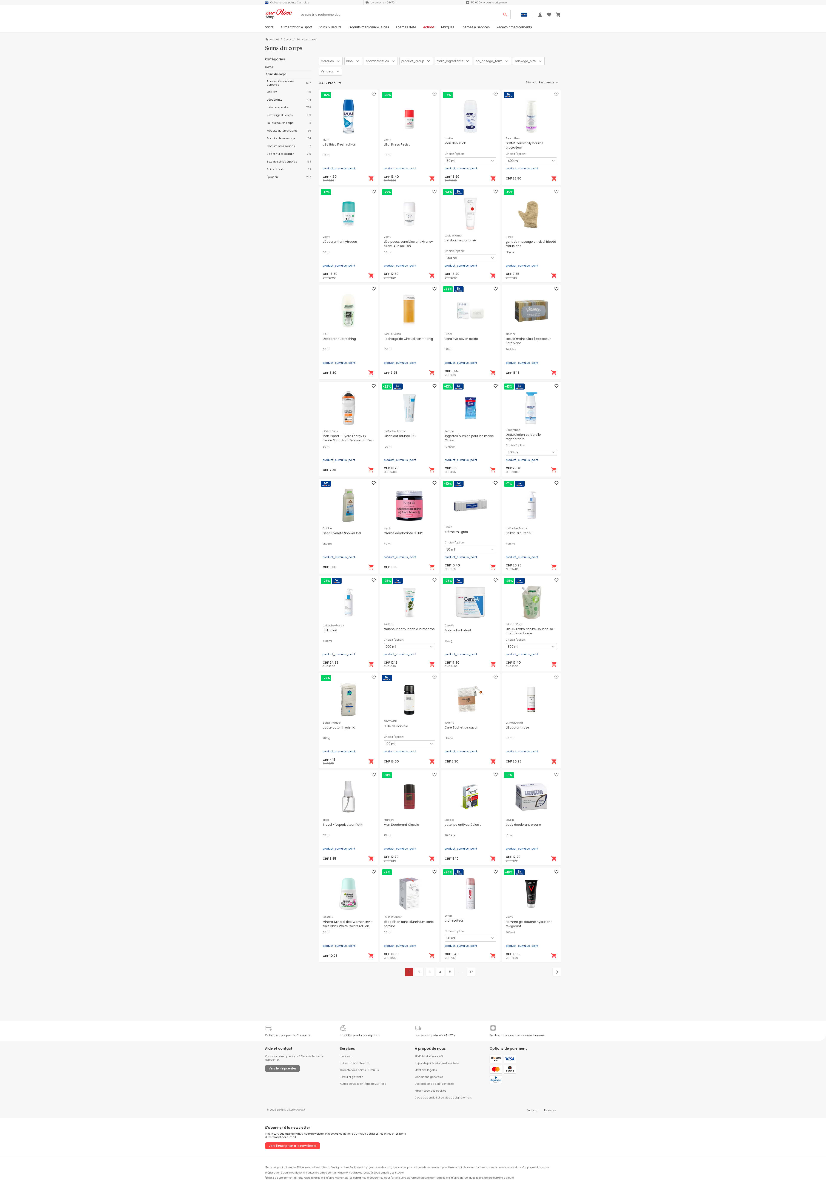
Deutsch (532, 1110)
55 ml (326, 835)
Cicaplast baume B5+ (400, 436)
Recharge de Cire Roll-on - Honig (408, 339)
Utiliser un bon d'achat (354, 1063)
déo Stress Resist (397, 144)
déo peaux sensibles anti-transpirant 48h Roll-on (408, 243)
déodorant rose (517, 727)
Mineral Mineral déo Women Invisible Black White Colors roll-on (347, 924)
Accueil (274, 39)
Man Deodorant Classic (401, 824)
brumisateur (454, 920)
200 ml (510, 932)
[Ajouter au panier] (371, 178)
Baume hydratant (458, 630)
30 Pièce (450, 835)
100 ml (388, 349)
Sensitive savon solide (461, 339)
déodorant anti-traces (340, 241)
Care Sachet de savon (461, 727)
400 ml (510, 544)
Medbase (438, 1063)
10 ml (509, 835)
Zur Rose (453, 1063)
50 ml (326, 155)
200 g (326, 738)
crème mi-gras (456, 532)
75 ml (387, 835)
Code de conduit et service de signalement (443, 1097)
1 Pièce (510, 252)
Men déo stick (455, 143)
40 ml (387, 544)
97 (471, 972)
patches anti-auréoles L (463, 824)
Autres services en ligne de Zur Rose (363, 1084)
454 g (448, 641)
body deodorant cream (523, 824)
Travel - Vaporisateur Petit (342, 824)
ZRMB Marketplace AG (429, 1056)
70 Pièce (511, 349)
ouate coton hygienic (339, 727)
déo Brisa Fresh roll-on (339, 144)
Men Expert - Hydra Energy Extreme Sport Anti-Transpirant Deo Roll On (348, 440)
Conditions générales (429, 1077)
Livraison (345, 1056)
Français (550, 1110)
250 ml (327, 544)
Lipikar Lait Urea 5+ (519, 533)
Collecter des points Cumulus (359, 1070)
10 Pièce (450, 446)
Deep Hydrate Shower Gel (342, 533)
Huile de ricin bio (396, 726)
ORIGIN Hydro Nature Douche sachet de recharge (530, 631)
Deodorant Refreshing (339, 339)
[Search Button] (505, 14)
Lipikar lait (330, 630)
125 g (448, 349)
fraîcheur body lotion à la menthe (409, 629)
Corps (288, 39)
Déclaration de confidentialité (434, 1084)
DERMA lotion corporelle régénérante (523, 437)
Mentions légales (426, 1070)
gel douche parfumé (460, 240)
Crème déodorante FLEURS (404, 533)
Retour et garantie (351, 1077)
